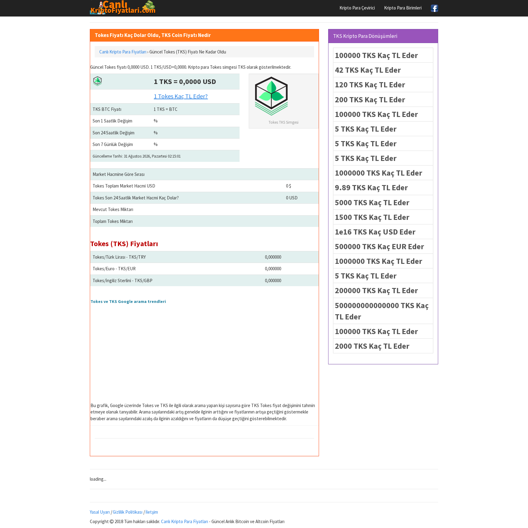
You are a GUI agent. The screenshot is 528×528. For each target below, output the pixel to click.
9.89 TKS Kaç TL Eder (371, 187)
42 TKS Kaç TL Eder (368, 70)
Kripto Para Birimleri (403, 8)
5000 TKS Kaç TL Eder (372, 202)
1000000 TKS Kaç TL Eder (378, 173)
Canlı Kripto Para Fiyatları (184, 521)
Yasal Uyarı (100, 512)
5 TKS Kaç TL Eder (366, 129)
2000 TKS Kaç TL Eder (372, 346)
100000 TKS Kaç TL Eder (376, 55)
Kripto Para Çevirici (357, 8)
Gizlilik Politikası (127, 512)
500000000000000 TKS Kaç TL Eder (382, 311)
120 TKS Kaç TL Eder (370, 84)
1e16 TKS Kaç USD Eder (375, 232)
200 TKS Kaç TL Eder (370, 99)
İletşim (151, 512)
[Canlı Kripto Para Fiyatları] (124, 7)
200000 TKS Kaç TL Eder (376, 290)
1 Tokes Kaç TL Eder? (181, 96)
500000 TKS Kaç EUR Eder (379, 246)
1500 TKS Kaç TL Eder (372, 217)
